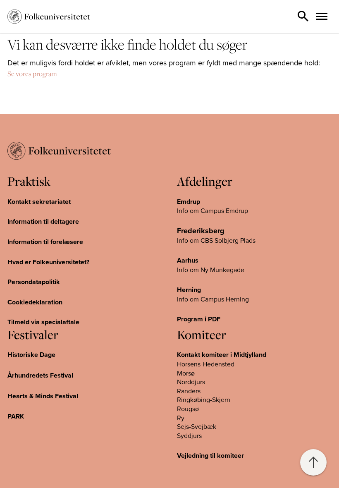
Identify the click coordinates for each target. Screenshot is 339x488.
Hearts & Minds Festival (42, 396)
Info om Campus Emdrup (212, 210)
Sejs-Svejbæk (196, 426)
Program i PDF (198, 319)
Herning (189, 289)
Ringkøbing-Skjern (203, 399)
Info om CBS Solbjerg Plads (216, 240)
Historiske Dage (31, 354)
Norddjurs (191, 381)
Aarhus (187, 260)
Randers (189, 390)
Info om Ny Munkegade (210, 269)
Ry (180, 417)
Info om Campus (201, 299)
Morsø (186, 373)
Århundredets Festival (40, 375)
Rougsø (188, 408)
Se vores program (32, 73)
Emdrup (188, 201)
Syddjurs (189, 435)
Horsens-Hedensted (205, 363)
